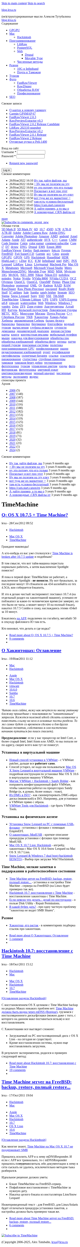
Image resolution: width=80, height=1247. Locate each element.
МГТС (6, 313)
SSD (41, 296)
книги (15, 334)
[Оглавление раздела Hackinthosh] (24, 998)
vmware (14, 303)
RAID (58, 285)
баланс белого (55, 320)
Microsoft (26, 268)
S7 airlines (15, 292)
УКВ (29, 317)
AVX (47, 239)
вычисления (20, 327)
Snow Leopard (20, 296)
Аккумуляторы (54, 306)
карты (6, 334)
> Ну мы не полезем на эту (52, 184)
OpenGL (32, 282)
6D (36, 229)
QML (33, 285)
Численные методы (30, 61)
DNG (23, 246)
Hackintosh (24, 37)
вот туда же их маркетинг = (52, 198)
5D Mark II (9, 229)
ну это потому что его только (53, 187)
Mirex (68, 268)
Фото (12, 79)
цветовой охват (48, 369)
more (5, 218)
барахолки (23, 324)
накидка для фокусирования (30, 338)
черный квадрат (44, 373)
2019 (12, 436)
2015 (12, 422)
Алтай (69, 306)
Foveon (66, 250)
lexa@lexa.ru (59, 1242)
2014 (12, 418)
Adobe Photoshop (26, 236)
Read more (41, 635)
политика (56, 345)
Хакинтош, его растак (23, 925)
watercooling (28, 303)
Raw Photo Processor (30, 289)
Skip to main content (14, 3)
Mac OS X (16, 536)
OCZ (73, 278)
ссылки (53, 355)
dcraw (14, 246)
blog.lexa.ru (9, 10)
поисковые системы (35, 345)
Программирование (22, 40)
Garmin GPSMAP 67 (22, 113)
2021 (12, 443)
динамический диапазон (33, 331)
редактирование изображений (21, 352)
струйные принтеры (52, 359)
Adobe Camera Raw (35, 232)
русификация (61, 352)
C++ (55, 239)
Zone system (35, 306)
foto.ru (56, 250)
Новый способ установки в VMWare (33, 760)
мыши (6, 338)
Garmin (40, 253)
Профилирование (28, 93)
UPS (45, 299)
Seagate (62, 292)
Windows (51, 303)
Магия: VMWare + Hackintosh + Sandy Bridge (38, 781)
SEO (12, 96)
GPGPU (14, 30)
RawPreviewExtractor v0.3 (26, 120)
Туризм (14, 75)
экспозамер (20, 376)
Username (9, 152)
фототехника (27, 369)
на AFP (21, 618)
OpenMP (45, 282)
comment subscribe (57, 243)
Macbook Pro (58, 264)
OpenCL (19, 282)
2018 (12, 432)
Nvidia (26, 278)
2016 (12, 425)
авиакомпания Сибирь (29, 320)
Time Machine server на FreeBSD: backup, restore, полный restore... (37, 1084)
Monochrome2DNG (14, 271)
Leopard (7, 264)
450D (49, 229)
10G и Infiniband (27, 68)
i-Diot (22, 261)
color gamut (36, 243)
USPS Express (68, 299)
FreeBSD (7, 253)
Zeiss (15, 306)
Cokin (24, 243)
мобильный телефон (63, 334)
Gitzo (55, 253)
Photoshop (8, 285)
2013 (12, 415)
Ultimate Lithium (30, 299)
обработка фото (45, 341)
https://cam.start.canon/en (49, 205)
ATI (23, 239)
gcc (49, 253)
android (64, 236)
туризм (25, 366)
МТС (15, 313)
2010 (12, 404)
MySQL (14, 275)
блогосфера (55, 324)
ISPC (66, 261)
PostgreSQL (24, 47)
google (65, 253)
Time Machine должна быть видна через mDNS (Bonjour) (37, 1010)
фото (72, 366)
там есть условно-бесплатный (53, 201)
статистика (30, 359)
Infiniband (48, 261)
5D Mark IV (24, 229)
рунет (46, 352)
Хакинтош (41, 317)
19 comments (17, 1070)
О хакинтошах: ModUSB (25, 834)
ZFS (22, 306)
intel (59, 261)
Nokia (17, 278)
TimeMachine (10, 299)
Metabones (12, 268)
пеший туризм (11, 345)
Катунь (12, 310)
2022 (12, 446)
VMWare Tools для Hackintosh (28, 805)
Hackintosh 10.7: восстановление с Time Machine (41, 892)
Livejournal (41, 264)
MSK (59, 271)
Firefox (27, 250)
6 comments (16, 1225)
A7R (58, 229)
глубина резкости (41, 327)
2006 (12, 390)
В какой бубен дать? (22, 906)
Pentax (56, 282)
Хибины (7, 320)
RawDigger (24, 86)
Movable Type (34, 58)
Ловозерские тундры (63, 310)
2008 (12, 397)
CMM (73, 239)
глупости (61, 327)
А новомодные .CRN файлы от (54, 212)
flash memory (41, 250)
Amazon (44, 236)
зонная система (61, 331)
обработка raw (59, 338)
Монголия (27, 313)
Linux (28, 264)
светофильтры (11, 355)
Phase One (68, 282)
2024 (12, 450)
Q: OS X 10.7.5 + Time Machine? (35, 514)
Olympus (7, 282)
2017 (12, 429)
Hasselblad (53, 257)
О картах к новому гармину (27, 110)
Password (9, 156)
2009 (12, 401)
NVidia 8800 (40, 278)
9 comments (16, 638)
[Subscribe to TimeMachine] (19, 1235)
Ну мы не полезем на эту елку (54, 194)
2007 (12, 394)
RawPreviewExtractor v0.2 (26, 131)
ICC (30, 261)
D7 (7, 246)
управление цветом (44, 366)
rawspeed (51, 289)
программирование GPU (18, 348)
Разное (13, 65)
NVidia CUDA (59, 278)
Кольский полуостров (33, 310)
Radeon (48, 285)
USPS (53, 299)
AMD (54, 236)
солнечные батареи (34, 355)
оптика (61, 341)
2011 (12, 408)
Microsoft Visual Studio (48, 268)
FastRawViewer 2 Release (25, 138)
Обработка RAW (28, 89)
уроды (63, 366)
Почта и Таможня (29, 72)
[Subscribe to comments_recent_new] (25, 222)
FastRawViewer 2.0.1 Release (27, 134)
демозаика (8, 331)
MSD (51, 271)
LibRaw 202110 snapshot (25, 127)
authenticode (35, 239)
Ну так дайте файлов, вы (50, 180)
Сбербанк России (13, 317)
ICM (38, 261)
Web (20, 51)
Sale (26, 292)
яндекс (34, 376)
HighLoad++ (10, 261)
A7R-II (66, 229)
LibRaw (22, 44)
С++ (69, 313)
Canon (63, 239)
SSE (48, 296)
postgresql (22, 285)
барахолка (8, 324)
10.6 (12, 700)
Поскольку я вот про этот (50, 191)
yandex (6, 306)
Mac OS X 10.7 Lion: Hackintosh (30, 845)
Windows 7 (65, 303)
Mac (12, 33)
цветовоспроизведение (17, 373)
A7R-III (6, 232)
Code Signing (10, 243)
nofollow (64, 275)
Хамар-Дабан (58, 317)
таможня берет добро (29, 362)
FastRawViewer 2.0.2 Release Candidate (34, 124)
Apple (15, 239)
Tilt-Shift (58, 296)
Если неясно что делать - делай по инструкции (40, 899)
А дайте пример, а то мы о (51, 208)
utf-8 (4, 303)
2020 (12, 439)
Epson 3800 (54, 246)
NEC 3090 (27, 275)
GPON (18, 257)
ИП (4, 310)
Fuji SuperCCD (24, 253)
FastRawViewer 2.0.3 (22, 117)
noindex (6, 278)
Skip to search (36, 3)
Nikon (39, 275)
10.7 (42, 229)
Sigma (5, 296)
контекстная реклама (34, 334)
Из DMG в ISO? (19, 795)
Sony (34, 296)
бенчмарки (38, 324)
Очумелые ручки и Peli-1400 (28, 141)
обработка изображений (17, 341)
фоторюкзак (9, 369)
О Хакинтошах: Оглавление (31, 650)
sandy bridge (48, 292)
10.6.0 (13, 689)
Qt (40, 285)
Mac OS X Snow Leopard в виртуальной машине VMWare (42, 768)
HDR (65, 257)
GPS (27, 257)
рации (64, 348)
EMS (42, 246)
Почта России (56, 313)
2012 (12, 411)
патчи (72, 341)
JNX (74, 261)
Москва (40, 313)
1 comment (16, 939)
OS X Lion (16, 1126)
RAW (67, 285)
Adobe (17, 232)
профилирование (47, 348)
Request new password (23, 163)
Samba (34, 292)
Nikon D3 (51, 275)
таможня (7, 362)
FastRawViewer (27, 82)
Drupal (29, 54)
